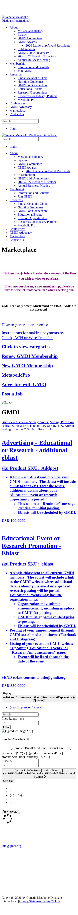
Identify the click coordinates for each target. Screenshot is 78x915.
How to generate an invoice (25, 324)
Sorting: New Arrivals (61, 425)
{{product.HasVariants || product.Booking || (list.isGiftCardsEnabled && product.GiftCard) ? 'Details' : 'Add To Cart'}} (39, 773)
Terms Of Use (51, 901)
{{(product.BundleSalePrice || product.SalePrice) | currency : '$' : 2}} (32, 755)
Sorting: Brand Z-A (39, 429)
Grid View (9, 422)
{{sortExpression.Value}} (26, 707)
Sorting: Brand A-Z (14, 429)
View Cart (12, 811)
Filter (6, 727)
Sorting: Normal (39, 422)
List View (22, 422)
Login (13, 128)
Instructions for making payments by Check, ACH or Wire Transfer (33, 335)
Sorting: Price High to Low (29, 425)
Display (6, 693)
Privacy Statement (30, 901)
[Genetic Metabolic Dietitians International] (19, 20)
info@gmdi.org (11, 846)
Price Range (9, 718)
